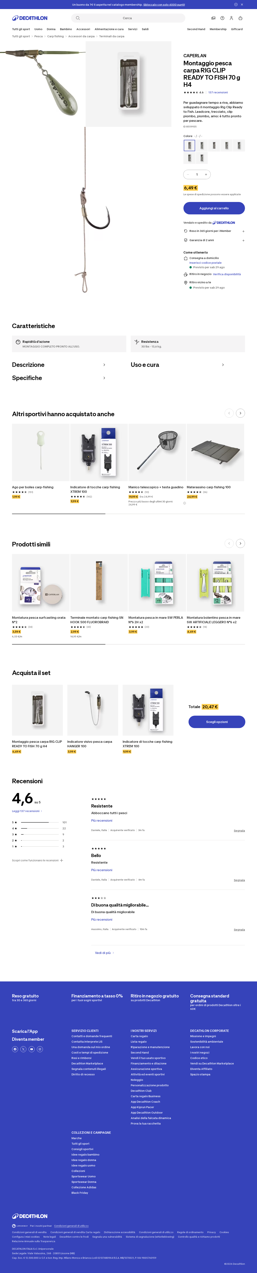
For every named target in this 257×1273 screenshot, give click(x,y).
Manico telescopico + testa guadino (155, 487)
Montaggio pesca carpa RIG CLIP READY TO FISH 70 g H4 (37, 744)
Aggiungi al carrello (214, 208)
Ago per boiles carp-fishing (32, 487)
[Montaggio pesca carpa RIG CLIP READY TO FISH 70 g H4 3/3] (85, 212)
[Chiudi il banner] (242, 5)
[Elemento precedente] (229, 413)
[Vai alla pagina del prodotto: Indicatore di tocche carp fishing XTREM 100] (148, 710)
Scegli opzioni (217, 722)
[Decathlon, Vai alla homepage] (29, 18)
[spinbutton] (196, 174)
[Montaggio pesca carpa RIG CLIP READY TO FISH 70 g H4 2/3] (43, 84)
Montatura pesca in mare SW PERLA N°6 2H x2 (156, 620)
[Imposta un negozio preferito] (213, 18)
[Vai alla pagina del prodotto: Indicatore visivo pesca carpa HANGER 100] (92, 710)
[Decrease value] (187, 174)
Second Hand (196, 29)
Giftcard (237, 29)
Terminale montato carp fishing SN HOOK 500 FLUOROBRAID (97, 620)
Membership (218, 29)
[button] (184, 503)
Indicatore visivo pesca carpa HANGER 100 (90, 744)
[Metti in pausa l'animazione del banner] (236, 5)
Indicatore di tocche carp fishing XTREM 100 (95, 489)
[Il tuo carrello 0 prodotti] (240, 18)
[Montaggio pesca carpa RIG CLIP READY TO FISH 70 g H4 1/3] (128, 84)
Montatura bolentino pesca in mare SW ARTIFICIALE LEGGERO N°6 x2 (214, 620)
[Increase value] (206, 174)
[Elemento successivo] (240, 413)
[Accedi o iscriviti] (231, 18)
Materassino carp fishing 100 (209, 487)
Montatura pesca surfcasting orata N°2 (39, 620)
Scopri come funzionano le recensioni (35, 860)
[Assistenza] (222, 18)
